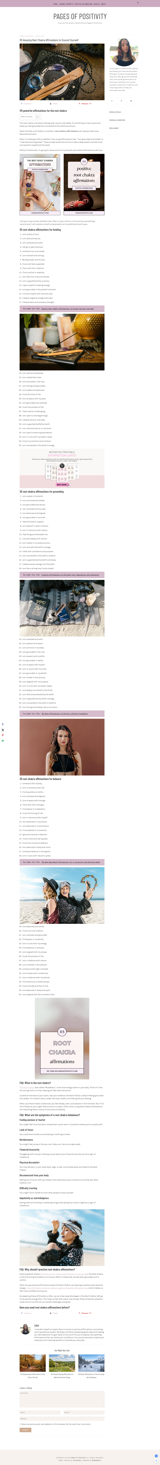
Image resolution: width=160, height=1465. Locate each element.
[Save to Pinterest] (2, 735)
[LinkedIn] (131, 101)
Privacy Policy (115, 112)
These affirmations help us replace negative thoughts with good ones (57, 1288)
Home (56, 4)
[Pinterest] (121, 101)
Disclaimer (113, 128)
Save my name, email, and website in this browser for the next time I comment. (56, 1424)
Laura (36, 1325)
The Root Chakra (27, 1087)
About (103, 4)
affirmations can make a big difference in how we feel (64, 1274)
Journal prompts (66, 4)
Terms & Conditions (117, 120)
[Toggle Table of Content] (36, 117)
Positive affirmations (84, 4)
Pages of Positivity (80, 16)
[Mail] (112, 101)
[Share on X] (2, 730)
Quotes (97, 4)
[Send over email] (2, 740)
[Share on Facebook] (2, 724)
